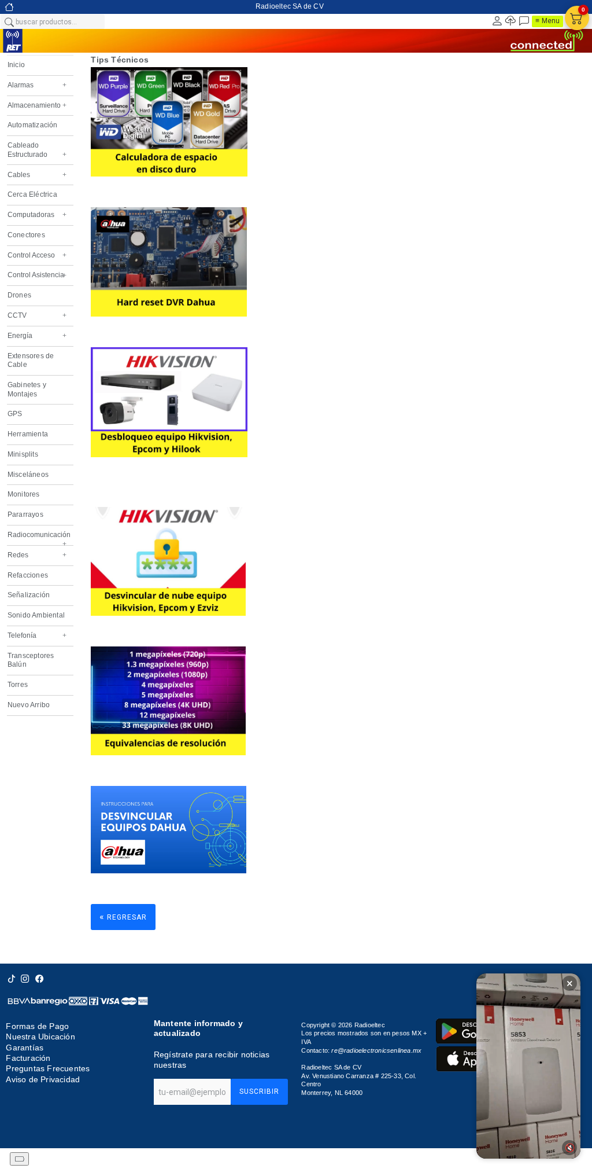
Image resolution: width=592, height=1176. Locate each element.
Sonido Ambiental (36, 615)
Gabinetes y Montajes (27, 389)
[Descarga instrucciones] (168, 870)
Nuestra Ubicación (40, 1036)
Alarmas (37, 85)
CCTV (37, 315)
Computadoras (37, 215)
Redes (37, 555)
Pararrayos (25, 514)
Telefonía (37, 635)
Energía (37, 336)
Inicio (16, 65)
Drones (19, 295)
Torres (18, 685)
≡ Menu (547, 21)
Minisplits (23, 454)
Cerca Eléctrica (32, 194)
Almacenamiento (37, 105)
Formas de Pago (37, 1026)
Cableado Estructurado (37, 150)
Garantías (24, 1047)
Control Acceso (37, 255)
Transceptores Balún (31, 660)
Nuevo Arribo (29, 705)
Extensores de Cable (31, 360)
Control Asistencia (37, 275)
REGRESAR (123, 916)
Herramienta (28, 434)
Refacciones (28, 575)
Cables (37, 175)
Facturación (28, 1058)
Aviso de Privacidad (43, 1079)
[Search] (8, 21)
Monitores (24, 494)
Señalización (29, 595)
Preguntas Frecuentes (48, 1068)
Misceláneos (28, 475)
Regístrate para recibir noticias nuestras (211, 1060)
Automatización (33, 125)
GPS (15, 414)
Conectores (26, 235)
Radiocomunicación (37, 538)
